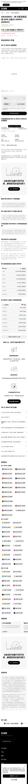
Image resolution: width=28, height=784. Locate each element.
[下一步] (26, 723)
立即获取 (4, 631)
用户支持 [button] (3, 759)
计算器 (7, 13)
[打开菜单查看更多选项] (26, 9)
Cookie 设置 (14, 779)
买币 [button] (2, 763)
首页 (2, 13)
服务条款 (12, 689)
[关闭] (25, 766)
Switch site (6, 4)
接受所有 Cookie (14, 775)
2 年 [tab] (24, 57)
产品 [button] (2, 752)
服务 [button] (2, 756)
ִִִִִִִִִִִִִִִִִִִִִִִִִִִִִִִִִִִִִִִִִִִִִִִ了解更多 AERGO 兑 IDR (14, 336)
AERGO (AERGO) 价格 (11, 145)
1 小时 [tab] (3, 57)
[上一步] (2, 723)
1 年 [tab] (20, 57)
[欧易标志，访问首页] (4, 8)
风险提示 (17, 689)
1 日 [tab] (7, 57)
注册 (22, 8)
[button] (19, 8)
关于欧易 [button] (3, 748)
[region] (14, 774)
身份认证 (9, 378)
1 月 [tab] (16, 57)
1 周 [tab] (12, 57)
